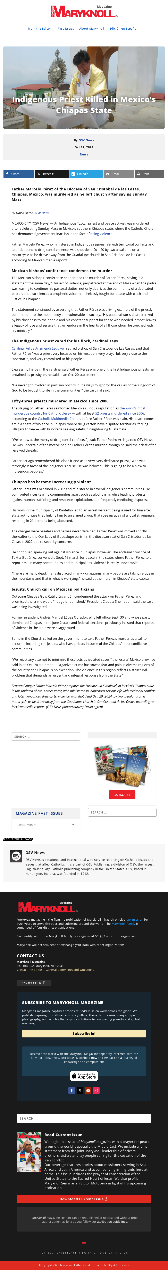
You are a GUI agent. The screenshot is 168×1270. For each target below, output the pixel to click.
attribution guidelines (112, 1222)
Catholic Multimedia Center (59, 418)
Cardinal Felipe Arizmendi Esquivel (38, 348)
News (84, 154)
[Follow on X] (80, 1090)
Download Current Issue (82, 1199)
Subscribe (81, 1033)
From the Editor (39, 28)
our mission (134, 919)
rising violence (101, 234)
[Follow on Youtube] (88, 1090)
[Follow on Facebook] (71, 1090)
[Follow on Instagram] (96, 1090)
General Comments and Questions (70, 970)
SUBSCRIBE (122, 795)
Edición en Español (123, 28)
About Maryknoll (91, 28)
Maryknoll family (123, 924)
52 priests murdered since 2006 (119, 413)
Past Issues (66, 28)
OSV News (86, 140)
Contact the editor (29, 970)
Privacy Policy (32, 982)
